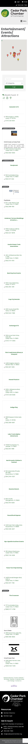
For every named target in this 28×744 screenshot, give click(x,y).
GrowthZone (20, 742)
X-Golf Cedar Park (9, 658)
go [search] (14, 87)
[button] (13, 48)
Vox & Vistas (7, 630)
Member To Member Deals (17, 679)
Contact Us (18, 681)
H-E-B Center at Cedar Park (12, 142)
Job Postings (11, 681)
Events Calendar (18, 678)
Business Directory (8, 678)
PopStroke (7, 200)
